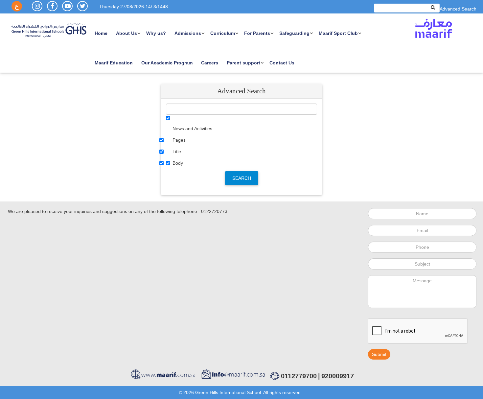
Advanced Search (458, 9)
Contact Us (281, 62)
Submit (379, 354)
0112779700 (299, 376)
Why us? (156, 33)
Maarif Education (114, 62)
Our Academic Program (167, 62)
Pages (179, 140)
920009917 (337, 376)
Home (101, 33)
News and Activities (192, 128)
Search (241, 178)
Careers (209, 62)
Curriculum (222, 33)
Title (176, 151)
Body (177, 163)
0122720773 (214, 211)
